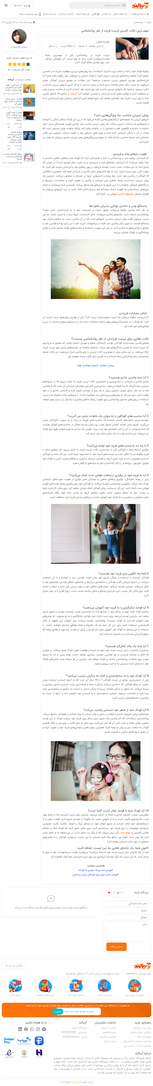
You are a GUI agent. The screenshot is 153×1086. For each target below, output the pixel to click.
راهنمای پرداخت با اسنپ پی (137, 1045)
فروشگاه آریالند (79, 1028)
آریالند (148, 22)
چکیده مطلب (103, 41)
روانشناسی (138, 22)
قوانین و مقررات (108, 1036)
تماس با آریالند (108, 1028)
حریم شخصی (109, 1032)
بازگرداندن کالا (144, 1036)
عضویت (58, 1011)
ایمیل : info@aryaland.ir (75, 1036)
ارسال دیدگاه (116, 946)
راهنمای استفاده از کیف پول (137, 1041)
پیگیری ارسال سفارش (140, 1032)
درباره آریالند (109, 1041)
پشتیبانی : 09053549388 (74, 1032)
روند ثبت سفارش (142, 1028)
